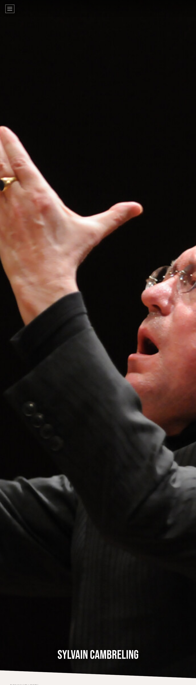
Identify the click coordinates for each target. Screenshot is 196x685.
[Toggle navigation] (9, 9)
